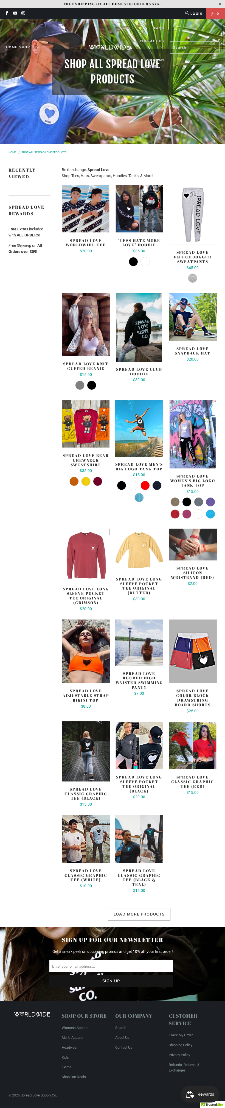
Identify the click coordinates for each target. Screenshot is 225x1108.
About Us (122, 1038)
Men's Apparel (72, 1038)
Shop (24, 47)
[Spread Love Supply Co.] (109, 47)
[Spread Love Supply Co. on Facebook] (6, 14)
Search (120, 1028)
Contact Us (152, 41)
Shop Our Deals (74, 1077)
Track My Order (155, 63)
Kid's (65, 1057)
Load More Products (139, 914)
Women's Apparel (75, 1028)
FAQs (159, 28)
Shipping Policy (180, 1045)
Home (11, 47)
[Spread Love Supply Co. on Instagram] (23, 14)
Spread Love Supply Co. (39, 1095)
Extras (66, 1067)
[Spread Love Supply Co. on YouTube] (14, 14)
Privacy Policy (179, 1055)
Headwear (70, 1047)
